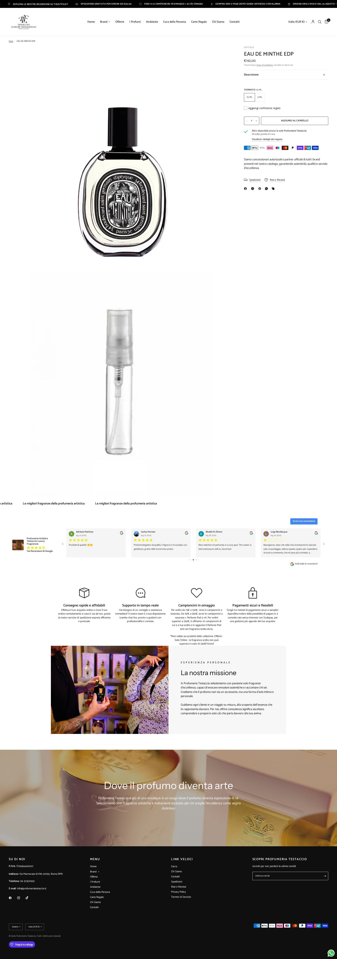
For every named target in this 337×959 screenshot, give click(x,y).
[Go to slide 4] (193, 559)
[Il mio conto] (313, 22)
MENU (95, 859)
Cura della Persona (174, 22)
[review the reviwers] (121, 534)
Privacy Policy (178, 892)
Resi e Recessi (178, 887)
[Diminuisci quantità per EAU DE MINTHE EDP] (246, 121)
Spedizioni (176, 881)
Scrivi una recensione (304, 521)
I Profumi (135, 22)
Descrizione (251, 74)
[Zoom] (226, 53)
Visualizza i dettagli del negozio (267, 139)
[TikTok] (29, 898)
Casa (11, 41)
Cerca (174, 866)
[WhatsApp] (267, 188)
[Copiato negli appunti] (274, 188)
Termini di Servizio (181, 897)
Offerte (119, 22)
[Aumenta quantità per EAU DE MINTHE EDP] (256, 121)
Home (91, 22)
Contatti (235, 22)
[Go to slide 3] (190, 559)
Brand (103, 22)
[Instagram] (21, 898)
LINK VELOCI (182, 859)
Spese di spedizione (264, 65)
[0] (325, 22)
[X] (253, 188)
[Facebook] (246, 188)
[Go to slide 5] (196, 559)
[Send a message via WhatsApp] (331, 953)
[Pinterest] (260, 188)
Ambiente (152, 22)
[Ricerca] (319, 22)
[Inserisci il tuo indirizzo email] (324, 876)
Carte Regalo (199, 22)
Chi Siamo (218, 22)
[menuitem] (91, 22)
